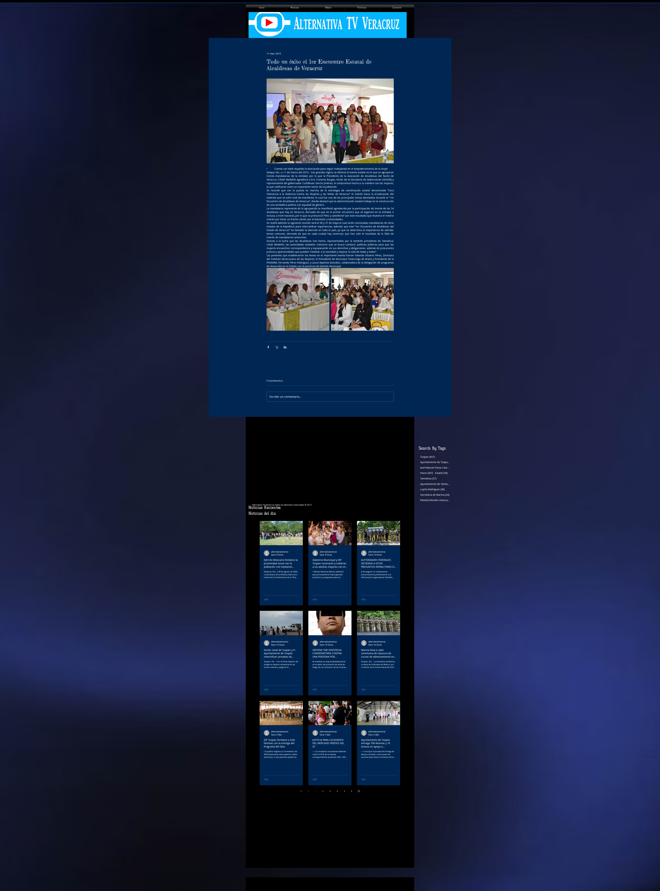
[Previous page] (308, 791)
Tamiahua (428, 478)
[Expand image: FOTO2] (362, 299)
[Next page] (352, 791)
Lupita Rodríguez (432, 489)
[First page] (301, 791)
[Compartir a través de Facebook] (268, 347)
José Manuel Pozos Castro (435, 467)
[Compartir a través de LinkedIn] (285, 347)
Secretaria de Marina (434, 494)
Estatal (441, 473)
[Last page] (359, 791)
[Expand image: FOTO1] (298, 299)
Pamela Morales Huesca (435, 500)
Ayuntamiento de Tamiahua (435, 484)
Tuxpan (427, 456)
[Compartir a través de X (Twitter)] (276, 347)
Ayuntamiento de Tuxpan (435, 462)
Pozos (426, 473)
